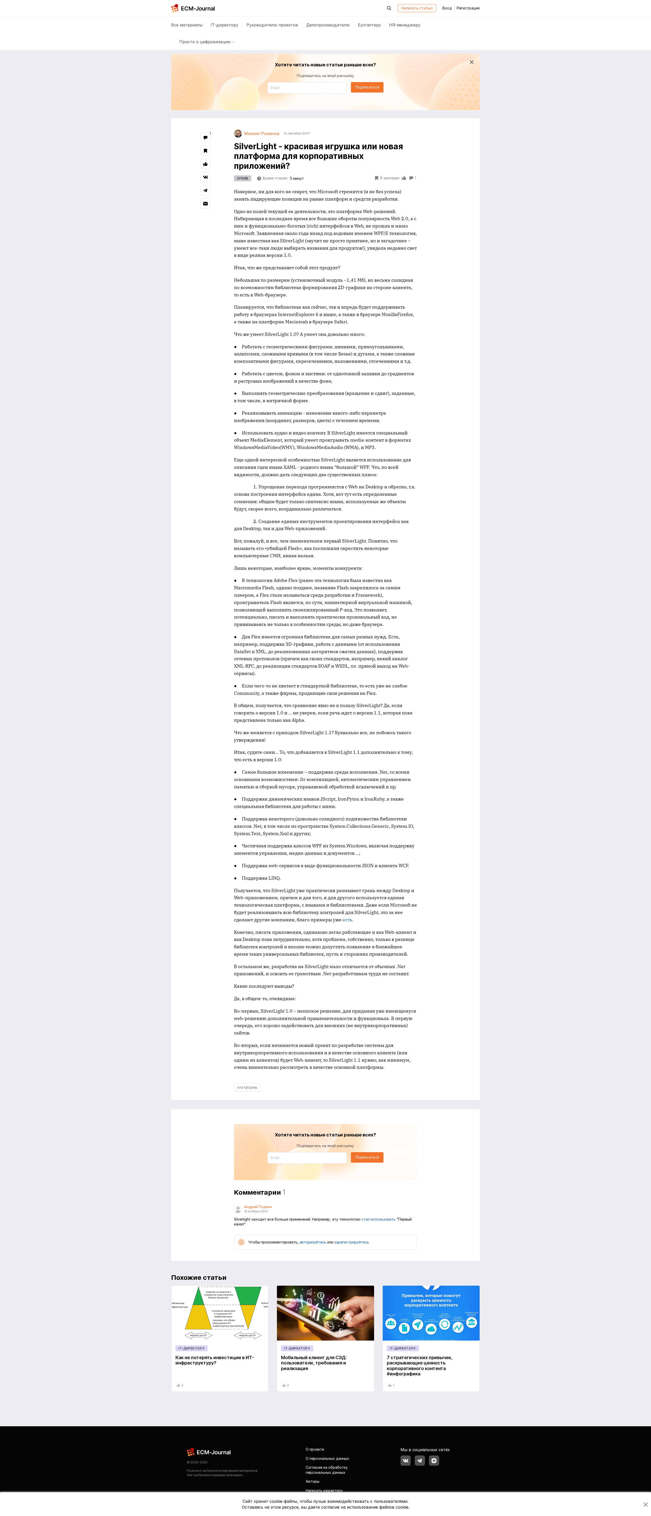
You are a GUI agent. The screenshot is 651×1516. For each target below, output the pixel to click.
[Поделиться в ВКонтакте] (205, 177)
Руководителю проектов (272, 24)
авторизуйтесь (313, 1242)
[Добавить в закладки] (205, 151)
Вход (447, 8)
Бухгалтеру (369, 24)
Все (186, 24)
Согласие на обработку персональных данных (327, 1470)
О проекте (315, 1449)
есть (347, 920)
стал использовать (378, 1219)
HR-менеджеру (404, 24)
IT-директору (224, 24)
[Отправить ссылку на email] (205, 204)
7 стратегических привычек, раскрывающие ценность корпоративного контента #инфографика (419, 1366)
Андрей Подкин (258, 1207)
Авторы (312, 1481)
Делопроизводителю (328, 24)
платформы (247, 1087)
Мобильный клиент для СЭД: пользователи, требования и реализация (314, 1363)
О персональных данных (327, 1458)
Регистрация (468, 8)
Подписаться (367, 87)
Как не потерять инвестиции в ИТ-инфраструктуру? (214, 1360)
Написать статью (417, 8)
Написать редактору (324, 1490)
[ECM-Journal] (209, 1451)
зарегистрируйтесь (351, 1242)
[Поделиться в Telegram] (205, 190)
